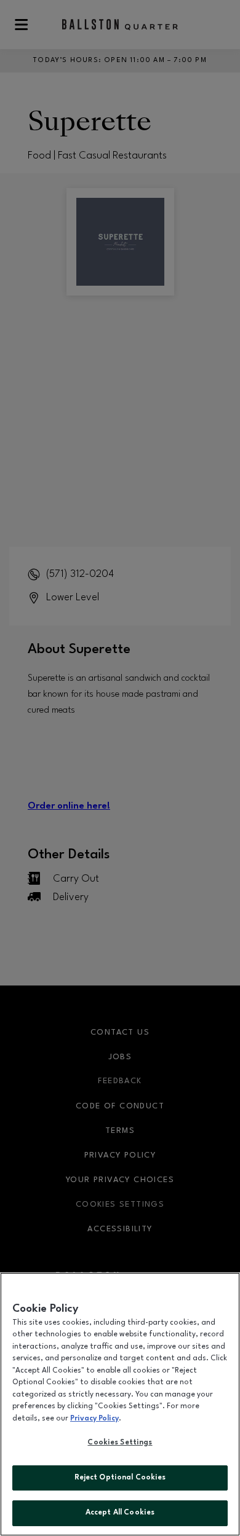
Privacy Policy (94, 1418)
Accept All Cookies (120, 1512)
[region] (120, 1404)
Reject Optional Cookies (120, 1477)
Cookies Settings (119, 1442)
